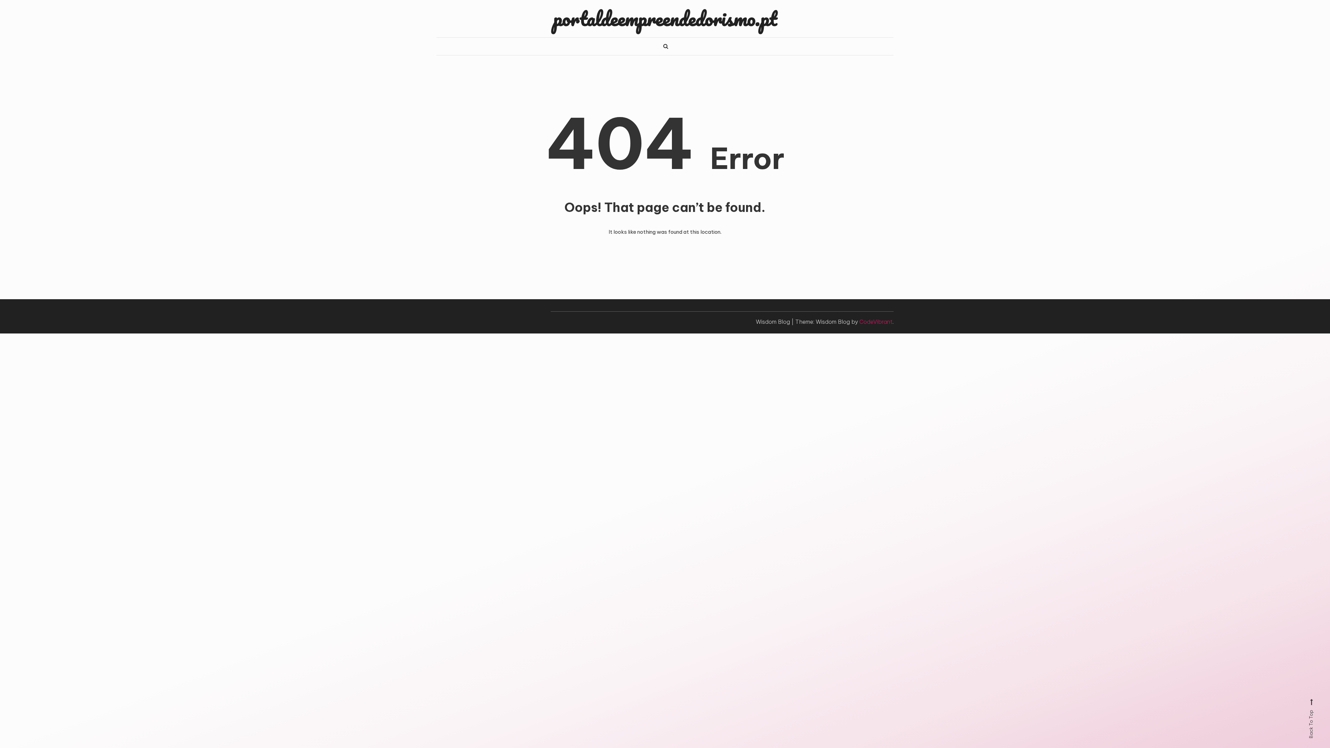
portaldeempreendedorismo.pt (665, 18)
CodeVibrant (876, 321)
